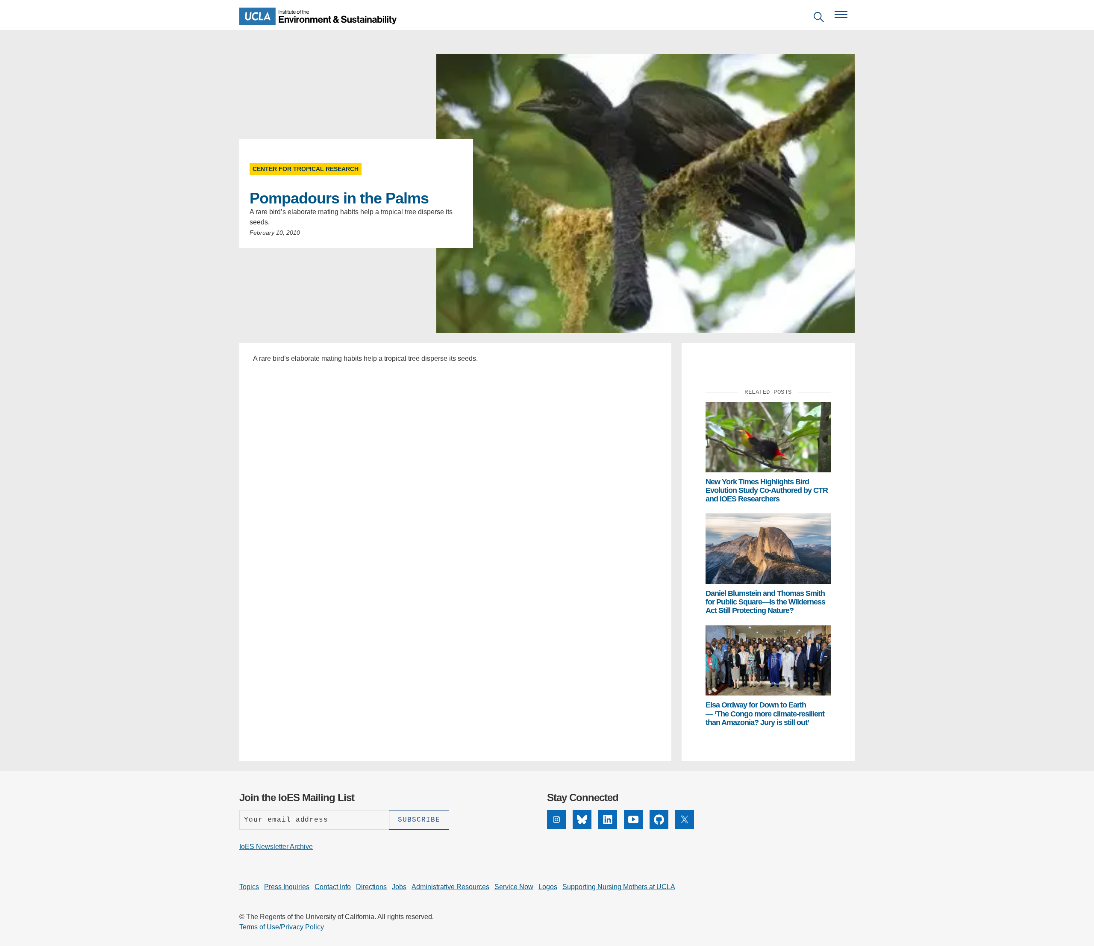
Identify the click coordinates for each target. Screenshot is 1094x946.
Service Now (513, 886)
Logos (547, 886)
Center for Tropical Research (306, 168)
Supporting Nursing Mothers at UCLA (618, 886)
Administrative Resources (450, 886)
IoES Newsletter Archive (276, 846)
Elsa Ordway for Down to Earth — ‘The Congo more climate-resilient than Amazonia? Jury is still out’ (765, 714)
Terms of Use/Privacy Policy (281, 927)
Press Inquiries (286, 886)
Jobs (399, 886)
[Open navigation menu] (841, 14)
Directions (371, 886)
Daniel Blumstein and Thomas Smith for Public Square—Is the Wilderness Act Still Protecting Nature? (765, 602)
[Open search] (819, 18)
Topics (249, 886)
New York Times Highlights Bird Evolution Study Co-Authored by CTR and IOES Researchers (767, 490)
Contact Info (333, 886)
